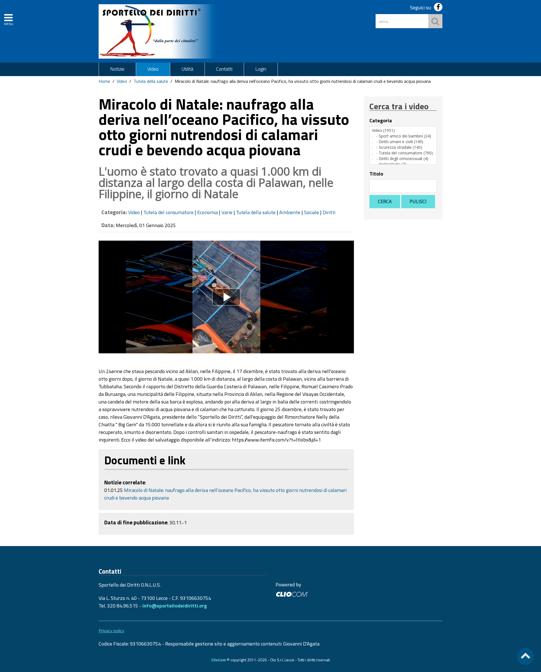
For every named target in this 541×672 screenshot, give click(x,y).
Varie (226, 212)
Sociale (311, 212)
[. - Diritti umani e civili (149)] (403, 142)
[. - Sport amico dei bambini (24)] (403, 136)
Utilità (187, 69)
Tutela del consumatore (168, 212)
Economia (207, 212)
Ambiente (289, 212)
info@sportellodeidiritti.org (174, 605)
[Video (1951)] (403, 130)
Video (153, 69)
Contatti (224, 69)
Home (104, 81)
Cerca (385, 201)
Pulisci (418, 201)
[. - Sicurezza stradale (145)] (403, 147)
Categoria (380, 120)
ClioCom (218, 660)
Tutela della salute (151, 81)
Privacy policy (111, 630)
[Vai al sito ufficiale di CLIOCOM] (292, 593)
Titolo (376, 174)
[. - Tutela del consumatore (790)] (403, 153)
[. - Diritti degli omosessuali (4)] (403, 158)
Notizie (117, 69)
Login (260, 69)
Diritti (329, 212)
